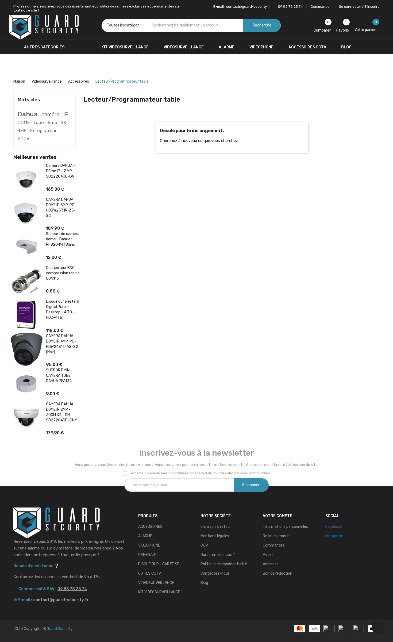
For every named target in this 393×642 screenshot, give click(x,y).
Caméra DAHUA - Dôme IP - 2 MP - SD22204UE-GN (60, 171)
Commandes (274, 545)
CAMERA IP (147, 554)
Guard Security (60, 628)
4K (63, 122)
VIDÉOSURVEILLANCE (156, 583)
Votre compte (277, 516)
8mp (52, 122)
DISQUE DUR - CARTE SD (159, 564)
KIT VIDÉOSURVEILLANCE (159, 592)
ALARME (145, 536)
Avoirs (268, 554)
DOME (24, 122)
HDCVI (24, 138)
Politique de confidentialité (224, 564)
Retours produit (276, 536)
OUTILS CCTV (149, 573)
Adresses (271, 564)
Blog (204, 583)
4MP (22, 130)
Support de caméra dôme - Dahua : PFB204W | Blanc (62, 239)
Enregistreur (43, 130)
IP (65, 114)
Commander (321, 7)
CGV (204, 545)
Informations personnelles (285, 526)
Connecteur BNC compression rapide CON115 (63, 273)
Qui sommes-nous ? (218, 554)
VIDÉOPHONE (149, 545)
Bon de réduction (277, 573)
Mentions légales (215, 536)
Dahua (28, 114)
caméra (50, 114)
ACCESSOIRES (150, 526)
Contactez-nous (215, 573)
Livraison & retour (216, 526)
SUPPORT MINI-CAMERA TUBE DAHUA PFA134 (59, 375)
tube (39, 122)
